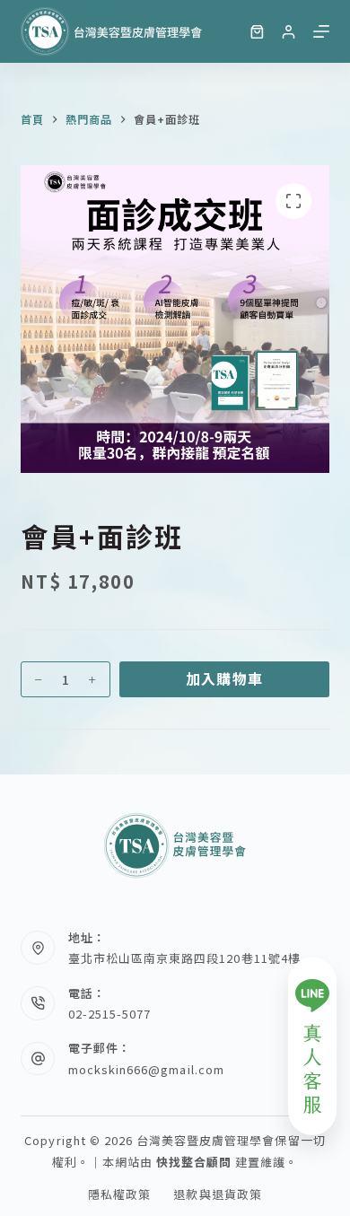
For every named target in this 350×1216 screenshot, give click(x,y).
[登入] (288, 32)
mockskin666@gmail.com (146, 1069)
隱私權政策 (119, 1195)
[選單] (321, 31)
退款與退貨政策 (217, 1195)
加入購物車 (224, 678)
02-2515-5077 (109, 1013)
